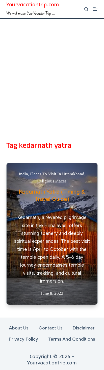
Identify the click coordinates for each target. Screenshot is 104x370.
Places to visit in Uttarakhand (57, 174)
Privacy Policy (23, 339)
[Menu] (95, 9)
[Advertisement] (52, 74)
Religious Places (52, 181)
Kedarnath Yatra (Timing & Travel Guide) (52, 196)
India (23, 174)
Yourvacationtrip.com (32, 5)
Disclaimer (84, 328)
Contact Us (51, 328)
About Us (19, 328)
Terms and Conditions (71, 339)
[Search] (86, 9)
